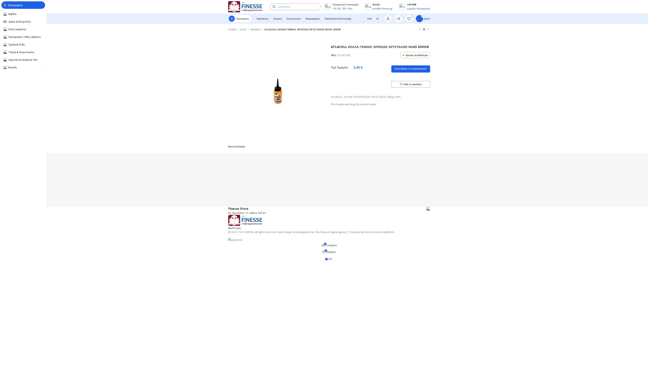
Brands (256, 29)
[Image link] (245, 220)
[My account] (388, 18)
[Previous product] (420, 29)
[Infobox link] (329, 209)
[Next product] (428, 29)
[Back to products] (424, 29)
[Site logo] (245, 6)
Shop (243, 29)
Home (232, 29)
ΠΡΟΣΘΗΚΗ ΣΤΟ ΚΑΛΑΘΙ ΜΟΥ (411, 68)
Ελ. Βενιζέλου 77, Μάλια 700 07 (247, 213)
